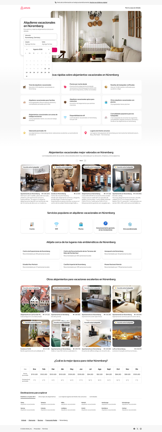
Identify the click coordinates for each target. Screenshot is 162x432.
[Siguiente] (85, 160)
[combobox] (40, 37)
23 (49, 68)
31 (26, 76)
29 (45, 72)
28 (41, 72)
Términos (45, 429)
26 (34, 72)
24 (26, 72)
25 (30, 72)
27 (37, 72)
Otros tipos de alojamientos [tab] (47, 397)
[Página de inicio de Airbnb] (25, 8)
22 (45, 68)
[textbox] (32, 44)
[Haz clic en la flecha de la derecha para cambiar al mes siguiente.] (48, 49)
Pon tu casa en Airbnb (132, 8)
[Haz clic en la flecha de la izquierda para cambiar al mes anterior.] (27, 49)
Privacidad (37, 429)
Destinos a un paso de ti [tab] (28, 397)
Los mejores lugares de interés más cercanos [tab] (73, 397)
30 (49, 72)
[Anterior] (76, 160)
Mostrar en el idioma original (98, 2)
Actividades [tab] (93, 397)
